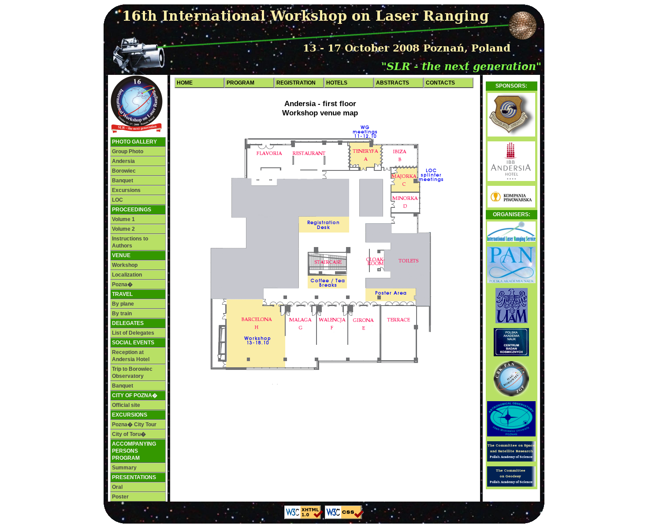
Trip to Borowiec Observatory (132, 372)
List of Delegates (133, 333)
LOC (117, 200)
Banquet (122, 180)
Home (185, 83)
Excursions (126, 190)
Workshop (125, 265)
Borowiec (124, 171)
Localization (127, 275)
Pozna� (122, 284)
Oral (117, 487)
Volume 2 (123, 229)
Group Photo (127, 151)
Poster (120, 497)
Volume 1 (123, 219)
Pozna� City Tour (134, 424)
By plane (123, 304)
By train (122, 313)
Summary (124, 468)
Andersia (123, 161)
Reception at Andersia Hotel (130, 355)
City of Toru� (129, 434)
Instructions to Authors (130, 242)
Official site (126, 405)
